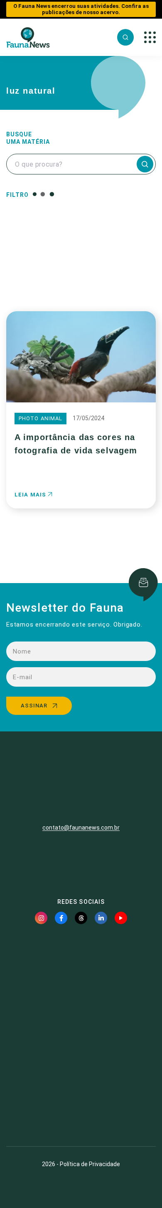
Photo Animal (40, 418)
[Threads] (81, 918)
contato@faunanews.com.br (81, 827)
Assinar (34, 705)
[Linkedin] (101, 918)
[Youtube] (121, 918)
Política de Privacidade (90, 1164)
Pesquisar (81, 278)
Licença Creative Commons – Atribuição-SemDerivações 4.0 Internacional (81, 1109)
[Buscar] (125, 37)
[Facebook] (61, 918)
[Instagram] (41, 918)
